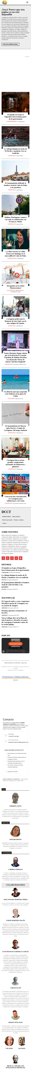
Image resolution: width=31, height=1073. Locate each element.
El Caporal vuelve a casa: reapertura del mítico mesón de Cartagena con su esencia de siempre (15, 603)
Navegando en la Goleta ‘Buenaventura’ (15, 287)
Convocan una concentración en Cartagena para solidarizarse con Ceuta (15, 498)
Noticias (12, 155)
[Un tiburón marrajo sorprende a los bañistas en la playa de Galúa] (15, 380)
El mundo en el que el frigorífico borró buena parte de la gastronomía (15, 117)
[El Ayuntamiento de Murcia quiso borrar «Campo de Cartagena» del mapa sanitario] (15, 414)
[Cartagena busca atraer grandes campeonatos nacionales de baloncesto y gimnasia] (15, 448)
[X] (12, 558)
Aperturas (12, 258)
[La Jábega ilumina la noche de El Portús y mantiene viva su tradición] (15, 137)
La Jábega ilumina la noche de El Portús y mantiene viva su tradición (15, 151)
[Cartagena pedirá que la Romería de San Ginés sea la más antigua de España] (15, 307)
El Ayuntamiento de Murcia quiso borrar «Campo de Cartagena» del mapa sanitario (15, 428)
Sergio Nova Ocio (19, 398)
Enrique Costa (15, 806)
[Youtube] (20, 558)
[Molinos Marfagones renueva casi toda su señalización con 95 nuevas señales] (15, 206)
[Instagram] (7, 558)
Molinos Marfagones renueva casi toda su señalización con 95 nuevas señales (16, 219)
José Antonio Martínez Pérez (15, 899)
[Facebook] (3, 558)
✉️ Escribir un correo (11, 771)
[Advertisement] (15, 73)
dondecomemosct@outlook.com (18, 742)
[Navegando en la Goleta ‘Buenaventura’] (15, 274)
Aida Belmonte (21, 121)
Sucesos (11, 398)
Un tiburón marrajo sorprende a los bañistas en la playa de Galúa (15, 394)
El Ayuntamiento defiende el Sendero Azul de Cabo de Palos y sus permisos (15, 185)
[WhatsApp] (16, 558)
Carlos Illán (15, 988)
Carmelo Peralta (19, 155)
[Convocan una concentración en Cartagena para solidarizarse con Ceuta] (15, 485)
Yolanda (9, 1048)
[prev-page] (3, 593)
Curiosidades (12, 121)
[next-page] (5, 593)
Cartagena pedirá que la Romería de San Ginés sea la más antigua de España (15, 321)
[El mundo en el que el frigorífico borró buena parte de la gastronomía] (15, 103)
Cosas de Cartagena (15, 290)
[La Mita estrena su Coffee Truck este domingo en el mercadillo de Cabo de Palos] (15, 240)
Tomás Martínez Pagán (15, 291)
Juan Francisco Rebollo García (19, 364)
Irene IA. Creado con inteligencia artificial (15, 1066)
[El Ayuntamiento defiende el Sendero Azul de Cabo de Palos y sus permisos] (15, 171)
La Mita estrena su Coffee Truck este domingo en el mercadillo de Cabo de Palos (15, 253)
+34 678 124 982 (13, 736)
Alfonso (21, 1048)
